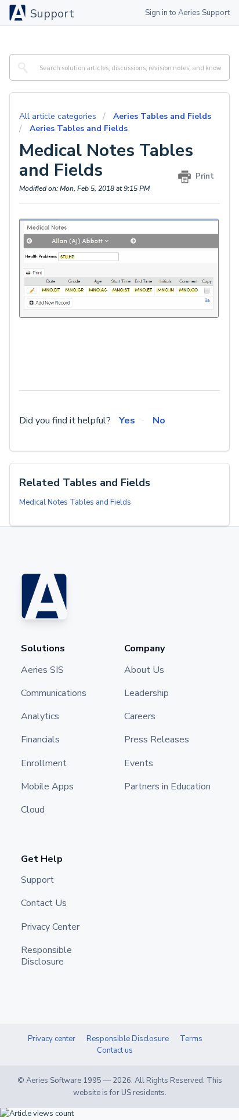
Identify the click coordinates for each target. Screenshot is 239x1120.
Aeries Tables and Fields (162, 116)
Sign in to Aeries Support (187, 13)
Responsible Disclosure (127, 1039)
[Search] (21, 67)
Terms (191, 1039)
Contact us (115, 1050)
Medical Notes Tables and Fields (75, 502)
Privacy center (51, 1039)
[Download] (98, 562)
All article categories (59, 116)
